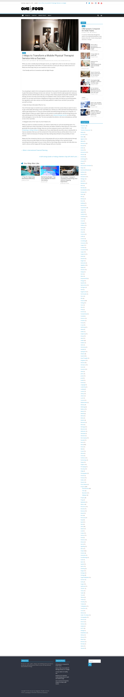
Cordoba (83, 247)
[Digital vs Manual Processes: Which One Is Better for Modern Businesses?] (85, 110)
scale (82, 531)
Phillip (82, 471)
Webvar (82, 635)
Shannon (83, 539)
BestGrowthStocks (85, 170)
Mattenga (83, 407)
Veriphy (82, 626)
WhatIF (82, 639)
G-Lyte (82, 325)
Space (82, 562)
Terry (82, 595)
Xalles (82, 646)
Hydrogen (83, 351)
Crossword (83, 249)
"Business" (83, 125)
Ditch (82, 274)
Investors (83, 369)
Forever (82, 311)
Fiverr (82, 305)
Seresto (82, 535)
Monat (82, 424)
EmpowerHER (84, 278)
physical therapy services (60, 115)
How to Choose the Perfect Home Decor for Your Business (95, 74)
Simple (82, 551)
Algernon (83, 139)
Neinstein (83, 435)
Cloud (82, 232)
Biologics (83, 179)
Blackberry (83, 183)
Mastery (82, 404)
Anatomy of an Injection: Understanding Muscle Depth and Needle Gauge (96, 64)
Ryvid (82, 522)
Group (82, 336)
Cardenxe (83, 214)
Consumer (83, 243)
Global (82, 329)
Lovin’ (82, 398)
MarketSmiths (84, 402)
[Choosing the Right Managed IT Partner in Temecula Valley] (85, 79)
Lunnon (82, 400)
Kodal (82, 380)
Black (82, 181)
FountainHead (84, 314)
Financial (83, 300)
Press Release (84, 484)
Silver (82, 548)
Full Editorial (33, 60)
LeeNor (82, 391)
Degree (82, 260)
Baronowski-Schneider (86, 165)
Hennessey (83, 347)
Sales (82, 524)
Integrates (83, 360)
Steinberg (83, 568)
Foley (82, 309)
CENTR (82, 218)
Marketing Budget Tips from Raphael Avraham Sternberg (48, 178)
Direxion (83, 269)
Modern (82, 420)
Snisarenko (83, 555)
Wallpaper (84, 495)
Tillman (82, 597)
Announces (83, 143)
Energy (82, 280)
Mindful (82, 413)
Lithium (82, 395)
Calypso (82, 209)
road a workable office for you (64, 60)
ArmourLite (83, 152)
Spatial (82, 564)
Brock (82, 201)
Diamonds (83, 263)
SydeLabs (83, 586)
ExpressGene (84, 285)
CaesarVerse (83, 207)
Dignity (82, 267)
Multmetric (83, 431)
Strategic (83, 573)
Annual (82, 145)
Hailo (82, 338)
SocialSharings (84, 557)
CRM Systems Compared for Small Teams (48, 3)
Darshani (83, 258)
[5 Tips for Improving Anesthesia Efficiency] (30, 166)
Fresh (82, 322)
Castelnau (83, 216)
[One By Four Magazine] (22, 15)
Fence (82, 296)
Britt (82, 196)
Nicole (82, 446)
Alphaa (82, 141)
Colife (82, 236)
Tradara (82, 604)
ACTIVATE (83, 134)
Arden (82, 147)
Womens (83, 641)
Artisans (82, 154)
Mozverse (83, 429)
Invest (82, 367)
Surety (82, 581)
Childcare (83, 225)
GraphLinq (83, 333)
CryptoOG (83, 254)
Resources (83, 506)
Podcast (82, 477)
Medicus (83, 409)
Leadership (83, 387)
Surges (82, 584)
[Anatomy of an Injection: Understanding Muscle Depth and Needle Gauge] (85, 61)
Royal (82, 519)
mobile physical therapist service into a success (47, 60)
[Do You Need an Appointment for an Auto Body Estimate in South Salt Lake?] (85, 87)
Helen (82, 345)
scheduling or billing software (30, 130)
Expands (83, 283)
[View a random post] (101, 15)
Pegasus (83, 464)
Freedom (83, 320)
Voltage (82, 630)
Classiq (82, 227)
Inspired (82, 356)
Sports (82, 566)
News (24, 53)
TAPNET (83, 588)
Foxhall (82, 316)
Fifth (82, 298)
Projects (27, 15)
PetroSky (83, 469)
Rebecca (83, 504)
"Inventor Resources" (86, 130)
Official (82, 453)
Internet (82, 362)
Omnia (82, 455)
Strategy (83, 575)
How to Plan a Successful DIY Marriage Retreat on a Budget (96, 47)
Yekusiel (82, 648)
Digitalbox (83, 265)
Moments (83, 422)
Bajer (82, 163)
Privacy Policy (42, 15)
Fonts (83, 490)
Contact (34, 15)
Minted (82, 415)
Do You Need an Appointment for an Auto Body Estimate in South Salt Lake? (96, 90)
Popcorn (83, 482)
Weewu (82, 637)
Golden (82, 331)
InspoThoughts (84, 358)
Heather (82, 342)
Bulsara (82, 205)
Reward (82, 513)
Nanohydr (83, 433)
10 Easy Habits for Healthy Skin (95, 54)
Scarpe (82, 533)
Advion (82, 136)
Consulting (83, 241)
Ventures (83, 624)
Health (82, 340)
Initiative (83, 353)
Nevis (82, 442)
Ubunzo (82, 613)
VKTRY (82, 628)
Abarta (82, 132)
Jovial (82, 378)
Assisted (83, 156)
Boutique (83, 192)
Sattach (82, 528)
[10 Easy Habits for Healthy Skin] (85, 53)
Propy (82, 500)
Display (82, 271)
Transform (83, 608)
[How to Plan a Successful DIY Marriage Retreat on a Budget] (85, 44)
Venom (82, 621)
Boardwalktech (84, 190)
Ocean (82, 451)
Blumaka (83, 187)
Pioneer (82, 475)
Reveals (82, 508)
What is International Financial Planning (34, 150)
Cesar (82, 221)
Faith (82, 289)
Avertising (83, 159)
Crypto (82, 252)
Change (82, 223)
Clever (82, 229)
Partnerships (83, 460)
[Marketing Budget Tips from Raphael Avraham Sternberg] (49, 166)
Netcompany (84, 438)
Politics (82, 480)
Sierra (82, 544)
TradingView (83, 606)
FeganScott (83, 291)
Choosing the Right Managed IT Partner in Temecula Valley (96, 82)
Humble (82, 349)
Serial (82, 537)
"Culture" (83, 128)
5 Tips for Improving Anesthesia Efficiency (28, 177)
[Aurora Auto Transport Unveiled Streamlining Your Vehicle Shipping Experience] (69, 166)
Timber (82, 599)
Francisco (83, 318)
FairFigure (83, 287)
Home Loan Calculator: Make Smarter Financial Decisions (96, 104)
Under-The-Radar (85, 615)
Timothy (83, 601)
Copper (82, 245)
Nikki (82, 449)
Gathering (83, 327)
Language (83, 384)
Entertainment (85, 488)
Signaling (83, 546)
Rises (82, 515)
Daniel (82, 256)
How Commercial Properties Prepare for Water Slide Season (62, 682)
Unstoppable (84, 617)
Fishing (82, 303)
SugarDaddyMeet (85, 577)
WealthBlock (83, 632)
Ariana (82, 150)
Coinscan (83, 234)
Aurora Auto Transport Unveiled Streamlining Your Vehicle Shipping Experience (69, 179)
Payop (82, 462)
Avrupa (82, 161)
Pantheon (83, 457)
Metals (82, 411)
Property (83, 497)
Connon (82, 238)
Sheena (82, 542)
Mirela (82, 418)
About (49, 15)
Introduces (83, 365)
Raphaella (83, 502)
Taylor (82, 593)
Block (82, 185)
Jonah (82, 376)
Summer (83, 579)
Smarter (82, 553)
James (82, 373)
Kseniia (82, 382)
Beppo (82, 167)
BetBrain (83, 172)
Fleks (82, 307)
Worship (82, 643)
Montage (83, 427)
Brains (82, 194)
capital (82, 212)
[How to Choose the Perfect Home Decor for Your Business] (85, 71)
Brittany (82, 198)
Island (82, 371)
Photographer (84, 473)
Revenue (83, 511)
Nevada (82, 440)
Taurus (82, 590)
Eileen (82, 276)
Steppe (82, 570)
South (82, 559)
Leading (82, 389)
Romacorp (83, 517)
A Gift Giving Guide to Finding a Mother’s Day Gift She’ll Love (59, 156)
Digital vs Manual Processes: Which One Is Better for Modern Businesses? (96, 112)
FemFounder (84, 294)
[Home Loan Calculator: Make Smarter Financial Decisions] (85, 102)
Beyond (82, 174)
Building (82, 203)
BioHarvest (83, 176)
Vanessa (83, 619)
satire (82, 526)
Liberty (82, 393)
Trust (82, 610)
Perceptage (83, 466)
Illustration (84, 493)
